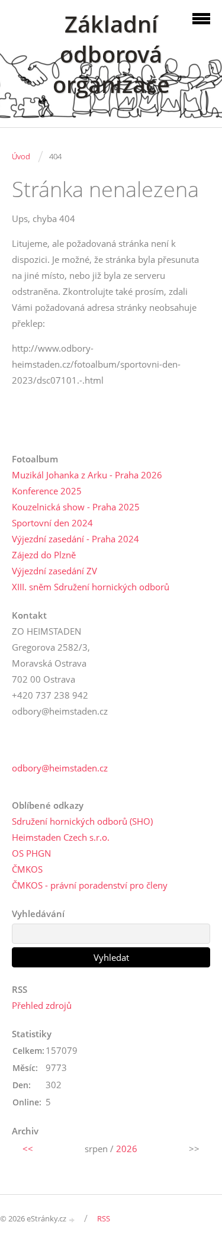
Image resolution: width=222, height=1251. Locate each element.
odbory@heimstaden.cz (60, 768)
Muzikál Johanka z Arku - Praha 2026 (87, 475)
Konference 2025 (47, 491)
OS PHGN (31, 853)
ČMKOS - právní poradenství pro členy (90, 885)
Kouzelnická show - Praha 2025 (76, 507)
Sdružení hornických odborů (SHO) (82, 821)
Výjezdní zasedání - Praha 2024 (75, 539)
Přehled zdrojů (42, 1005)
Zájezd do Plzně (44, 555)
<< (27, 1148)
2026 (126, 1148)
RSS (103, 1218)
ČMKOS (27, 869)
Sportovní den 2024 (52, 523)
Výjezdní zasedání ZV (54, 571)
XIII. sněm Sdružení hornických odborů (90, 587)
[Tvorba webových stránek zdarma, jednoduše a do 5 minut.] (72, 1219)
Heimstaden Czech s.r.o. (61, 837)
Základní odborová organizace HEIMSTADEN (111, 69)
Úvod (21, 156)
